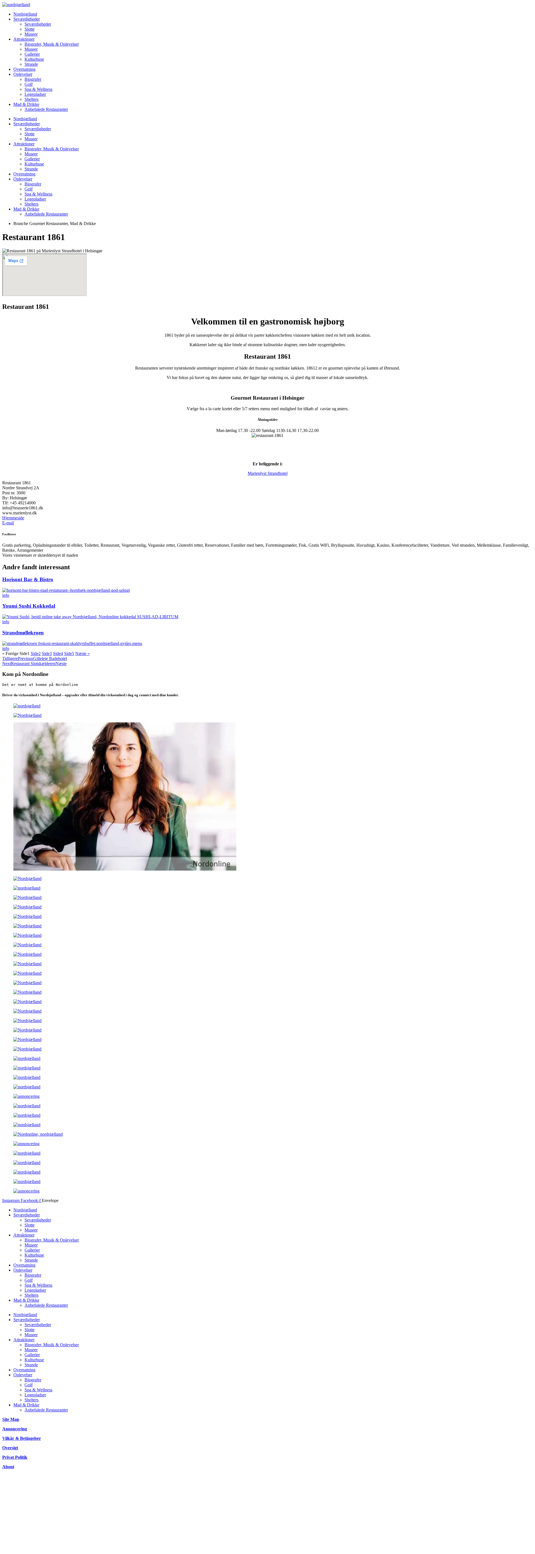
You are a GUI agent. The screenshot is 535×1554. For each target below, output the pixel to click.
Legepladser (35, 94)
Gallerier (32, 54)
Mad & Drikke (26, 104)
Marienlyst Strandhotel (268, 473)
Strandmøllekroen (23, 633)
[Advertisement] (169, 1513)
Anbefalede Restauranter (46, 109)
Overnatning (24, 69)
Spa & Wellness (38, 89)
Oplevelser (22, 74)
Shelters (31, 99)
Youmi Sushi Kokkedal (28, 606)
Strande (31, 64)
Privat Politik (14, 1457)
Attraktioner (24, 39)
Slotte (30, 29)
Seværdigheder (26, 19)
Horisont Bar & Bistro (27, 579)
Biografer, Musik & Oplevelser (52, 44)
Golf (29, 84)
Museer (31, 34)
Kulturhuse (34, 59)
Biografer (33, 79)
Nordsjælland (25, 14)
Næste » (82, 653)
